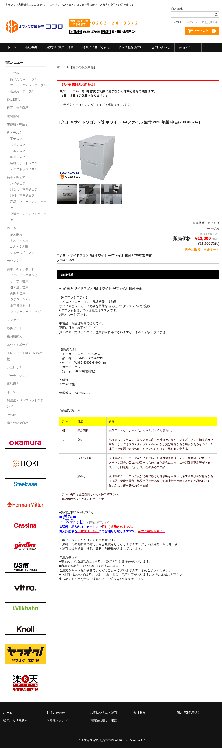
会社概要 (31, 47)
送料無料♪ (14, 116)
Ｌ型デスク (17, 151)
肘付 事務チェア (22, 195)
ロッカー (13, 228)
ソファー (13, 320)
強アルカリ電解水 (15, 720)
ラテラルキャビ (20, 299)
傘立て (11, 392)
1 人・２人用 (19, 246)
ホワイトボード (17, 344)
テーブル (13, 73)
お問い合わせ (161, 47)
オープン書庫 (19, 281)
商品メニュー (188, 47)
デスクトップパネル (24, 169)
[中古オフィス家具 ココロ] (35, 30)
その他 (11, 414)
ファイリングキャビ (24, 275)
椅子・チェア (16, 177)
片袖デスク (17, 144)
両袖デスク (17, 157)
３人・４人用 (19, 240)
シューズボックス (22, 252)
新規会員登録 (209, 22)
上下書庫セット (20, 305)
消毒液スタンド (57, 720)
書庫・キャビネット (20, 269)
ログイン (192, 22)
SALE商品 (14, 99)
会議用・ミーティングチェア (28, 217)
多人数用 (16, 234)
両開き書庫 (17, 293)
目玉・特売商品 (17, 108)
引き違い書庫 (19, 287)
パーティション (17, 375)
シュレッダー (16, 367)
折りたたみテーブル (24, 79)
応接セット (14, 328)
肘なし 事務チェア (24, 189)
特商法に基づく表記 (96, 47)
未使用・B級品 (17, 124)
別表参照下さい (97, 522)
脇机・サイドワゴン (24, 163)
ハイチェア (17, 183)
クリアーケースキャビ (25, 311)
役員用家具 (14, 336)
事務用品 (13, 384)
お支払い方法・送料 (59, 47)
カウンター (14, 261)
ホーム (11, 47)
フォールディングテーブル (28, 85)
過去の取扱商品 (83, 67)
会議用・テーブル (22, 91)
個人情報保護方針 (131, 47)
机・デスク (14, 132)
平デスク (16, 138)
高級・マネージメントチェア (28, 204)
